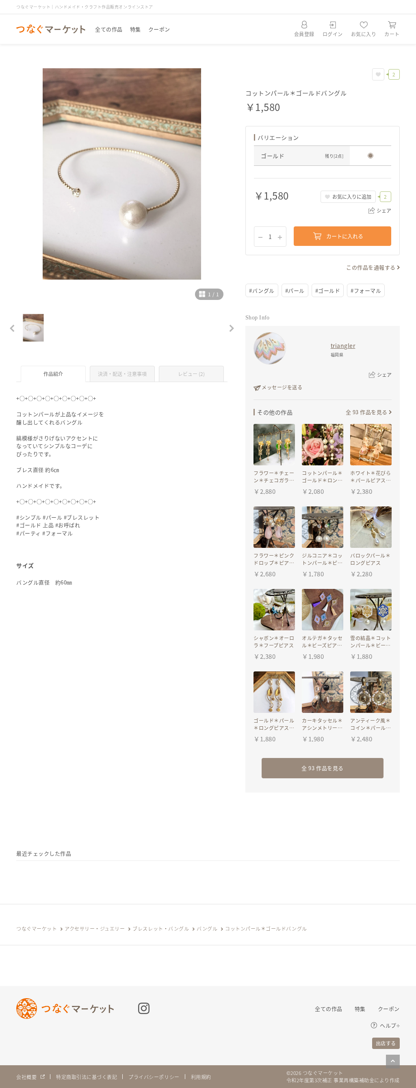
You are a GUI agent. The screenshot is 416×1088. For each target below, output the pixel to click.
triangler (343, 345)
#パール (295, 290)
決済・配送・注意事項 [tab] (122, 373)
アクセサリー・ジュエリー (95, 928)
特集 (135, 29)
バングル (207, 928)
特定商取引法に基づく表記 (86, 1076)
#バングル (262, 290)
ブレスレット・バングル (160, 928)
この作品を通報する (371, 267)
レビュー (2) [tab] (191, 373)
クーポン (159, 29)
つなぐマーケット (36, 928)
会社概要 (26, 1076)
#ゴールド (327, 290)
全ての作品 (109, 29)
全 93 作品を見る (367, 412)
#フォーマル (366, 290)
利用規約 (201, 1076)
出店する (386, 1043)
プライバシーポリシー (153, 1076)
